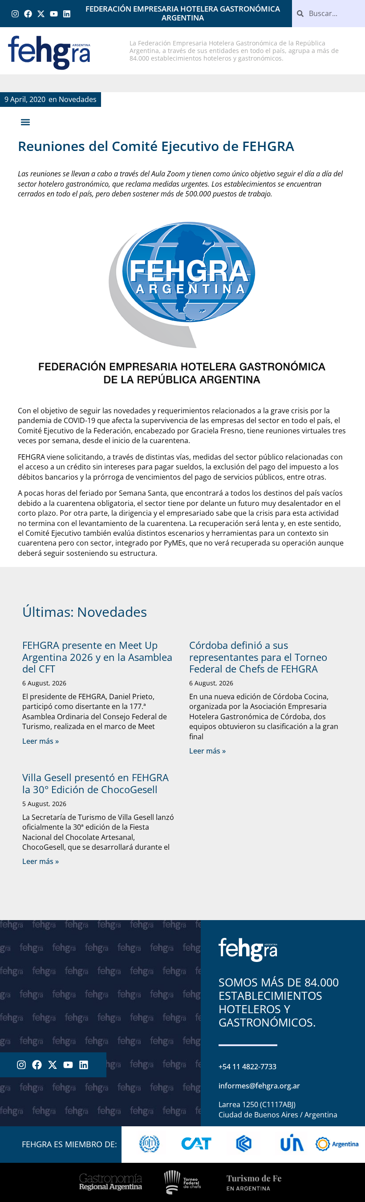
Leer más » (40, 741)
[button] (25, 121)
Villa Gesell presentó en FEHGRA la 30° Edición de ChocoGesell (95, 782)
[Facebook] (28, 13)
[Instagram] (15, 13)
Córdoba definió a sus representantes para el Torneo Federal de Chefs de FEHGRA (258, 656)
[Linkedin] (66, 13)
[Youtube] (53, 13)
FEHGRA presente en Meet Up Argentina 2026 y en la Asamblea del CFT (97, 656)
